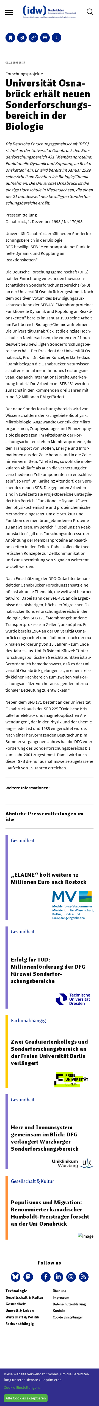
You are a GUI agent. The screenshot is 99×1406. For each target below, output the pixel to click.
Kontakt (59, 1310)
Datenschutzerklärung (69, 1304)
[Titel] (10, 37)
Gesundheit (16, 1304)
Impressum (61, 1297)
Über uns (59, 1291)
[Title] (33, 37)
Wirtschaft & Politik (22, 1317)
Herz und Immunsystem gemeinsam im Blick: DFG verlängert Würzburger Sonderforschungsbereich (45, 1138)
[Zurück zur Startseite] (49, 11)
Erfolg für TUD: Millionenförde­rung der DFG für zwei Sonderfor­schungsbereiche (48, 970)
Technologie (16, 1291)
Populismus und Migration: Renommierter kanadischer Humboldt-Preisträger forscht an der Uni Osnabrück (50, 1213)
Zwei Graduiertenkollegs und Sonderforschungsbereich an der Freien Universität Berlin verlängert (49, 1052)
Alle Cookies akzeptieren (26, 1398)
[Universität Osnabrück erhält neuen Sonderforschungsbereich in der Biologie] (22, 37)
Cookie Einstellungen (68, 1317)
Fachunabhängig (20, 1323)
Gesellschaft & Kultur (24, 1297)
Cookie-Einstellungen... (22, 1387)
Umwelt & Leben (20, 1310)
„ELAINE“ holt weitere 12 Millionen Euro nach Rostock (49, 878)
